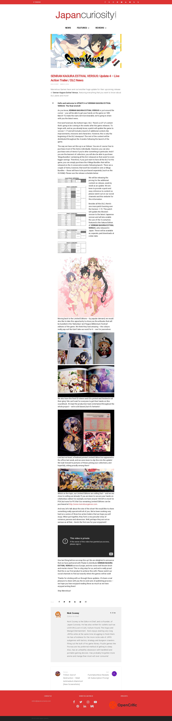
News (68, 28)
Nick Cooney (55, 84)
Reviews (100, 28)
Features (82, 28)
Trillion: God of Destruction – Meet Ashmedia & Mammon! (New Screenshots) (73, 678)
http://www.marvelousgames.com (83, 504)
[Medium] (130, 2)
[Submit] (80, 602)
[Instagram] (113, 2)
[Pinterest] (117, 2)
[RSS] (134, 2)
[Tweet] (64, 602)
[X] (109, 2)
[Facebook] (105, 2)
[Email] (85, 602)
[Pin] (69, 602)
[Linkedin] (126, 2)
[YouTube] (121, 2)
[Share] (59, 602)
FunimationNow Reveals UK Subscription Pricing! (98, 675)
